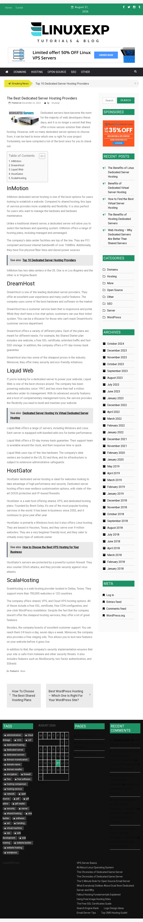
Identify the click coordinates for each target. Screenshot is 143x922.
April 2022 (113, 412)
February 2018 (116, 562)
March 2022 (114, 418)
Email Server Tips (86, 912)
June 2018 (113, 541)
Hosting (37, 72)
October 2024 (115, 343)
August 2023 (115, 377)
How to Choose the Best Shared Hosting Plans (23, 695)
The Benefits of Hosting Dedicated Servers (119, 219)
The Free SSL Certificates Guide (94, 903)
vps (8, 833)
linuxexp (55, 103)
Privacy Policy (86, 754)
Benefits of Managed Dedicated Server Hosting (123, 817)
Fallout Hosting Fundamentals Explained (99, 894)
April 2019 (113, 473)
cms (19, 740)
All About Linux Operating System (95, 867)
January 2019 (115, 493)
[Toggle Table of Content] (40, 156)
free (9, 779)
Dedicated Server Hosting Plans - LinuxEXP (122, 780)
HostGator (17, 174)
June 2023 (113, 391)
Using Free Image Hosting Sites (94, 899)
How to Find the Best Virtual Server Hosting (121, 203)
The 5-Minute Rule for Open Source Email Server (103, 881)
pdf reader (20, 803)
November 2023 (117, 357)
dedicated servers (15, 755)
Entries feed (113, 602)
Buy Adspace (85, 736)
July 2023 (113, 384)
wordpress (12, 852)
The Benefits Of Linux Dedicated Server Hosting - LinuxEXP (125, 756)
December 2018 (117, 500)
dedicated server (15, 750)
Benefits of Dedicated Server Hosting (125, 789)
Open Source (57, 72)
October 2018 (115, 514)
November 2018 (117, 507)
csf (29, 740)
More (22, 671)
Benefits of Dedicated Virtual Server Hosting (118, 188)
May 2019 (113, 466)
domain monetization (17, 759)
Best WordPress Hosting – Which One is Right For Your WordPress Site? (66, 695)
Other (85, 72)
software (20, 818)
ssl (8, 823)
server (24, 808)
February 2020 (116, 452)
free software (23, 779)
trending (21, 823)
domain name (13, 764)
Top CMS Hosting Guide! (114, 912)
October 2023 (115, 364)
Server (111, 310)
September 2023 (117, 371)
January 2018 (115, 568)
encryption (12, 774)
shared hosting (14, 813)
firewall (27, 774)
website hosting (14, 847)
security (11, 808)
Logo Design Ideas (114, 908)
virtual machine (14, 828)
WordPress (114, 317)
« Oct (41, 782)
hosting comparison (16, 784)
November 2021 (117, 446)
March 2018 (114, 555)
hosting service (14, 789)
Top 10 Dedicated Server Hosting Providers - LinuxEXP (123, 804)
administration (14, 735)
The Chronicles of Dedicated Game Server (100, 872)
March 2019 (114, 480)
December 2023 (117, 350)
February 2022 (116, 425)
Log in (110, 595)
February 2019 (116, 487)
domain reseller (14, 769)
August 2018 (115, 527)
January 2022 (115, 432)
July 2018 (113, 534)
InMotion (16, 161)
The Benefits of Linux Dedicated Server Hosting (121, 172)
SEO (73, 72)
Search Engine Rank (88, 908)
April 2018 (113, 548)
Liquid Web (17, 169)
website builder (24, 843)
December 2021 (117, 439)
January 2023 (115, 398)
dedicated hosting (15, 745)
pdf (17, 799)
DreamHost (17, 165)
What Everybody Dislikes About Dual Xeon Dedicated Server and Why (105, 887)
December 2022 (117, 405)
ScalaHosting (18, 178)
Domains (20, 72)
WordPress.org (115, 615)
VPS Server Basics (87, 863)
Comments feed (116, 608)
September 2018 (117, 521)
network (10, 794)
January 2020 (115, 459)
